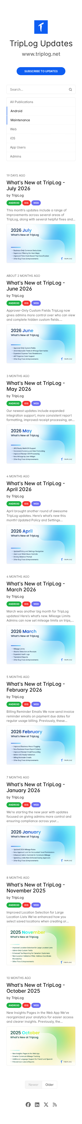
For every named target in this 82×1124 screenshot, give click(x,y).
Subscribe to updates (41, 71)
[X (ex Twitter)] (48, 1104)
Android (16, 111)
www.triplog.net (41, 54)
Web (13, 129)
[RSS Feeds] (55, 1104)
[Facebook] (30, 1104)
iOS (12, 138)
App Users (18, 147)
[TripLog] (41, 27)
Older (49, 1085)
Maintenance (20, 120)
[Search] (70, 89)
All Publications (21, 102)
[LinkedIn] (39, 1104)
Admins (15, 156)
